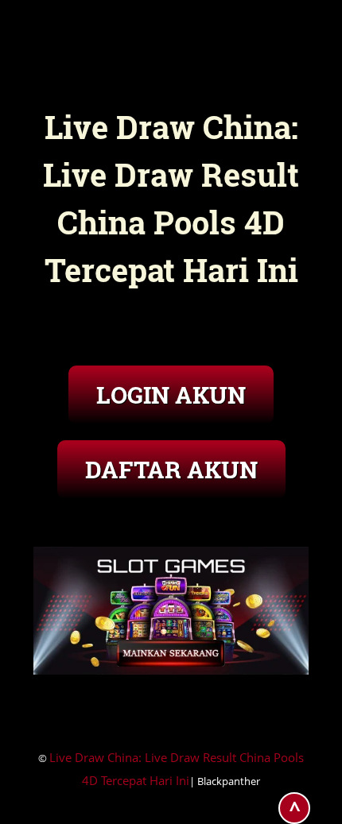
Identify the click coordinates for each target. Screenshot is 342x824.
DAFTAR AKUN (171, 469)
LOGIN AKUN (171, 394)
